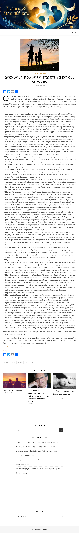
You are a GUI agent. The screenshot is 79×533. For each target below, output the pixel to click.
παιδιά (20, 362)
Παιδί (39, 74)
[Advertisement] (39, 492)
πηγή (5, 351)
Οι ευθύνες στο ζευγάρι (12, 390)
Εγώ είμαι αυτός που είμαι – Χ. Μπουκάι (30, 460)
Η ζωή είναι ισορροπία (24, 464)
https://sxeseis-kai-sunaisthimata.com (16, 347)
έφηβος (13, 362)
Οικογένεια (31, 74)
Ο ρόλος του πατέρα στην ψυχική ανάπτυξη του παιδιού (63, 394)
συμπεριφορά (29, 362)
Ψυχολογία (47, 74)
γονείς (6, 362)
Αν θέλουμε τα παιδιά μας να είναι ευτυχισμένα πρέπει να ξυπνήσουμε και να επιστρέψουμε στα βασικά (38, 396)
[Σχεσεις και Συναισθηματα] (39, 14)
